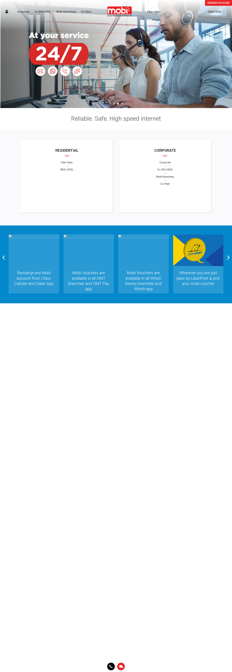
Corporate (23, 11)
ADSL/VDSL (215, 11)
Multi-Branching (66, 11)
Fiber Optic (153, 11)
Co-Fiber (86, 11)
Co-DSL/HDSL (43, 11)
